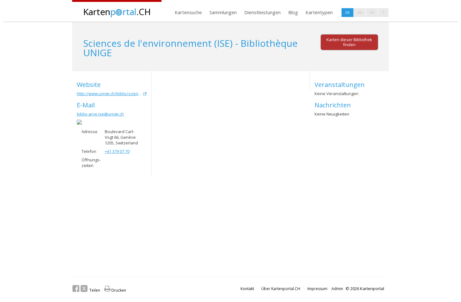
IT (383, 12)
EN (360, 12)
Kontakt (247, 288)
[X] (84, 288)
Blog (293, 12)
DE (347, 12)
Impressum (317, 288)
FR (372, 12)
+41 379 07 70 (117, 151)
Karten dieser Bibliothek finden (349, 42)
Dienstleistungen (262, 12)
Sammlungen (223, 12)
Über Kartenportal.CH (280, 288)
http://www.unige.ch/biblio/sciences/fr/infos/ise (111, 93)
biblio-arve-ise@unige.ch (100, 114)
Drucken (115, 290)
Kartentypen (319, 12)
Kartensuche (188, 12)
